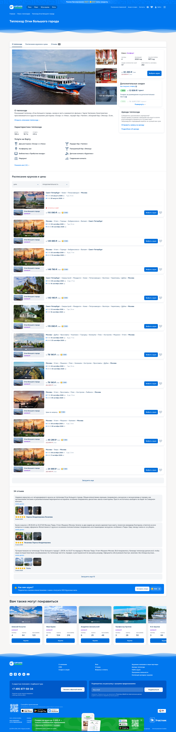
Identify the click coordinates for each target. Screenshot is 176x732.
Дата (15, 184)
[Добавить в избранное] (160, 212)
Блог (96, 664)
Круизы (26, 641)
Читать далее (19, 504)
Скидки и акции (64, 669)
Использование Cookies (159, 728)
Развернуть (139, 104)
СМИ (60, 667)
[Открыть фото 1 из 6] (19, 510)
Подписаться (153, 690)
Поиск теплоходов (23, 14)
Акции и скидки (132, 7)
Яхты (54, 7)
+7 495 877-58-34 (22, 688)
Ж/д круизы (45, 7)
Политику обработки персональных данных (129, 694)
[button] (26, 184)
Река (29, 7)
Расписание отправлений (118, 7)
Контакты (142, 7)
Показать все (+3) (21, 165)
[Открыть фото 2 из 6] (28, 510)
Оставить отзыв (142, 589)
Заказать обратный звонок (72, 689)
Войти (159, 7)
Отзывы (98, 667)
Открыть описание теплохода (26, 120)
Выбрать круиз (154, 73)
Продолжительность (50, 184)
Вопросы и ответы (101, 669)
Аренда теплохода (138, 667)
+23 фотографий (106, 96)
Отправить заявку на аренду (132, 125)
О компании (63, 664)
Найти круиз (136, 669)
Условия (57, 725)
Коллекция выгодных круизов (142, 675)
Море (36, 7)
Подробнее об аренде (130, 129)
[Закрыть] (141, 720)
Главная (12, 14)
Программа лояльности (140, 672)
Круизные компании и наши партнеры (145, 664)
